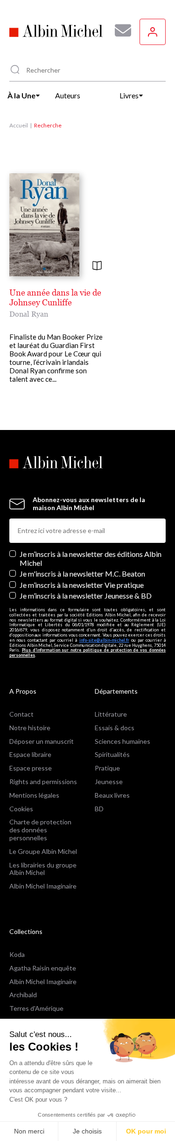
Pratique (107, 768)
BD (99, 809)
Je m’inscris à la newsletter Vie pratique (82, 584)
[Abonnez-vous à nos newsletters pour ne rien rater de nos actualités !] (119, 30)
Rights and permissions (43, 781)
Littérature (111, 714)
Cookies (21, 809)
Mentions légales (34, 795)
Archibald (23, 995)
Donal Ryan (28, 314)
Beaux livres (112, 795)
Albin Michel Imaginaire (43, 886)
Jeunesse (109, 781)
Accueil (18, 125)
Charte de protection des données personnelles (40, 830)
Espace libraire (30, 754)
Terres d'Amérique (36, 1008)
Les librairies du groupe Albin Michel (43, 869)
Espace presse (30, 768)
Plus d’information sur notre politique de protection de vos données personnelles (87, 652)
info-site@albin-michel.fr (104, 640)
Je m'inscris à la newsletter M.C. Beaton (82, 573)
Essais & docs (114, 728)
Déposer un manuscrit (41, 741)
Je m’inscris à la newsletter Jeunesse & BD (86, 595)
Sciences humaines (122, 741)
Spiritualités (112, 754)
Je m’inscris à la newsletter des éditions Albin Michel (90, 558)
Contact (21, 714)
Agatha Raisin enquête (42, 968)
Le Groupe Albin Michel (43, 851)
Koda (17, 954)
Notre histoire (29, 728)
